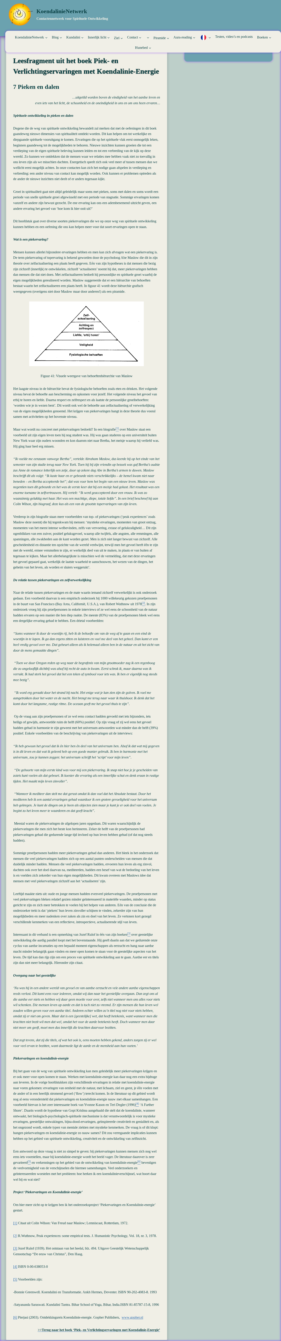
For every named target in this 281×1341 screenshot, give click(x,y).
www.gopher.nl (132, 1317)
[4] (15, 1266)
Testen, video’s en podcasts (234, 36)
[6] (15, 1317)
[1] (15, 1223)
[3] (15, 1248)
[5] (15, 1279)
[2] (15, 1236)
